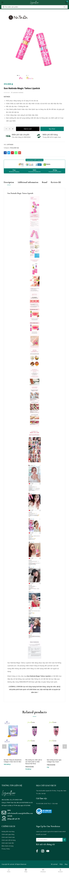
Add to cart (28, 129)
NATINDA (7, 97)
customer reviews (17, 92)
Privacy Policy (6, 849)
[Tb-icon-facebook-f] (37, 851)
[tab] (11, 184)
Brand (44, 182)
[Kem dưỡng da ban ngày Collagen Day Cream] (56, 738)
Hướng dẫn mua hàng (8, 831)
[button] (34, 160)
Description (9, 182)
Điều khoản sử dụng (7, 846)
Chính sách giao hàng (8, 834)
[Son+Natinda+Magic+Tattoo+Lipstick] (8, 152)
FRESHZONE (29, 767)
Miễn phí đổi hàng (50, 135)
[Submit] (64, 840)
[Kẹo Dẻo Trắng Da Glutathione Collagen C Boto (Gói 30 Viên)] (13, 738)
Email (9, 810)
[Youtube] (47, 851)
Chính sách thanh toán (8, 837)
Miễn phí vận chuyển (20, 135)
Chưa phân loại (14, 148)
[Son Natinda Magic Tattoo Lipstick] (5, 152)
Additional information (28, 182)
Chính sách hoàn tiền (8, 843)
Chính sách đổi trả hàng (9, 840)
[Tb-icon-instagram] (42, 851)
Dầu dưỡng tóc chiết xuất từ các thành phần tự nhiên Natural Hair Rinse (33, 761)
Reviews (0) (56, 182)
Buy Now (52, 129)
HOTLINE (9, 816)
